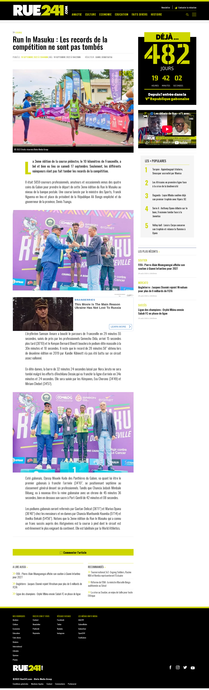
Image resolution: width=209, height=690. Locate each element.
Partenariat (72, 684)
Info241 (81, 620)
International (17, 646)
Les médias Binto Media (87, 616)
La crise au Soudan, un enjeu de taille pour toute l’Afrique (110, 594)
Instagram (60, 633)
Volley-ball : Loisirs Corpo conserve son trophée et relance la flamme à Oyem (168, 229)
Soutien (142, 260)
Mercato (143, 283)
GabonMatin (82, 624)
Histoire (156, 14)
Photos (15, 659)
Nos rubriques (19, 616)
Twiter (59, 624)
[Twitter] (185, 667)
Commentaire (60, 684)
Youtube (60, 628)
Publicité (36, 628)
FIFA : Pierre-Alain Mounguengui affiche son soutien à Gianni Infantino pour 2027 (46, 575)
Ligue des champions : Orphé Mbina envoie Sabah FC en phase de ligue (48, 594)
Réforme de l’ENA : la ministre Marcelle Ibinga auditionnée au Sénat (109, 583)
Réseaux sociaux (64, 616)
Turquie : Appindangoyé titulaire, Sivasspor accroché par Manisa (167, 171)
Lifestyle (16, 651)
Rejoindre (36, 633)
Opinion (15, 655)
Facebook (60, 620)
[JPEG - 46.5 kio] (73, 432)
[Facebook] (170, 667)
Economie (105, 14)
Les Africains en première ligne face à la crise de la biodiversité (169, 184)
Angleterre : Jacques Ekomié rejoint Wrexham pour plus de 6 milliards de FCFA (47, 585)
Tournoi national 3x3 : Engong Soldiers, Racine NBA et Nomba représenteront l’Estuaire (109, 573)
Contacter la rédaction (187, 7)
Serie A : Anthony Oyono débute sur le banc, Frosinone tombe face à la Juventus (169, 212)
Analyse (77, 14)
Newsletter (165, 7)
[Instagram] (178, 667)
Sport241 (81, 633)
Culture (90, 14)
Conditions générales (20, 684)
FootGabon (82, 637)
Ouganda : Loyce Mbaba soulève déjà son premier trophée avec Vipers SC (169, 197)
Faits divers (139, 14)
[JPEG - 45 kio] (73, 250)
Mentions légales (37, 684)
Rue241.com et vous (41, 616)
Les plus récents (148, 251)
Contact (35, 620)
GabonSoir (82, 628)
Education (121, 14)
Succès (142, 305)
